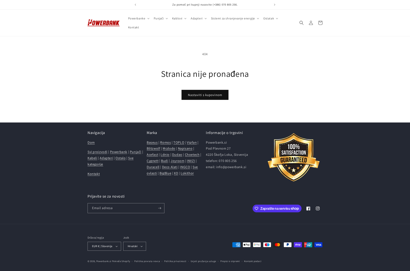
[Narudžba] (159, 208)
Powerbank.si (103, 261)
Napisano (185, 148)
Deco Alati (170, 167)
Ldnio (165, 154)
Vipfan (192, 142)
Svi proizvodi (97, 152)
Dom (91, 142)
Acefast (152, 154)
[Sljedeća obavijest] (274, 4)
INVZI (191, 161)
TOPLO (178, 142)
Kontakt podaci (252, 261)
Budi (164, 161)
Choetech (192, 154)
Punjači (135, 152)
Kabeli (92, 158)
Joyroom (177, 161)
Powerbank (118, 152)
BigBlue (165, 173)
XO (176, 173)
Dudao (177, 154)
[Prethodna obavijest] (135, 4)
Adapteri (106, 158)
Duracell (153, 167)
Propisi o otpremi (230, 261)
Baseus (152, 142)
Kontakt (94, 174)
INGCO (185, 167)
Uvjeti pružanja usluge (203, 261)
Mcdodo (169, 148)
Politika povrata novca (147, 261)
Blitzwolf (153, 148)
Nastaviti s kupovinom (205, 95)
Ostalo (121, 158)
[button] (138, 18)
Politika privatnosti (175, 261)
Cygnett (152, 161)
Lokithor (187, 173)
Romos (165, 142)
